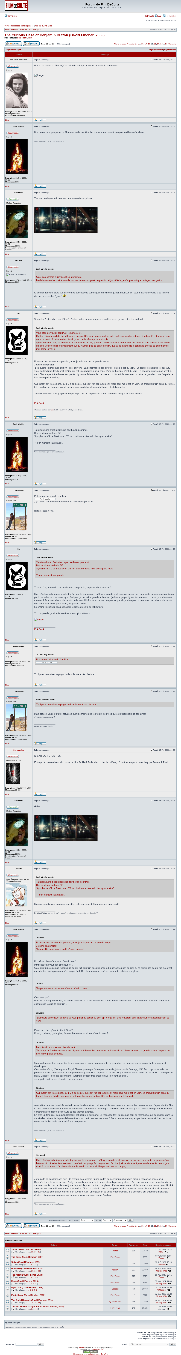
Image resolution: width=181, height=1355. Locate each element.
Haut (7, 120)
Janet (115, 1251)
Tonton (161, 1258)
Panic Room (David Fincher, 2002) (28, 1295)
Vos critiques (35, 30)
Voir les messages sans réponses (19, 26)
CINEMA (23, 30)
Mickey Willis (161, 1271)
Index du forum (11, 30)
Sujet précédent (156, 50)
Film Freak (22, 38)
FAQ (159, 16)
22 (155, 44)
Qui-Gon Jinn (115, 1301)
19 (146, 44)
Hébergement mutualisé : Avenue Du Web (90, 1354)
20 (149, 44)
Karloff (115, 1270)
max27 (161, 1252)
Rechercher (170, 16)
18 (142, 44)
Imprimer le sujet (13, 50)
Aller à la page (120, 44)
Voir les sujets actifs (43, 26)
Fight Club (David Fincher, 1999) (27, 1287)
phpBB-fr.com (97, 1349)
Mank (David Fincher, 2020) (25, 1281)
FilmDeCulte (149, 16)
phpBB (81, 1347)
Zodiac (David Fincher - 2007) (26, 1249)
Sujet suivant (170, 50)
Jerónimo (161, 1264)
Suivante (172, 44)
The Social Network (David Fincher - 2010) (32, 1300)
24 (161, 44)
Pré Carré (39, 403)
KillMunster (161, 1290)
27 (166, 44)
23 (158, 44)
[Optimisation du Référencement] (90, 1352)
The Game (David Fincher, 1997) (27, 1257)
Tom (30, 38)
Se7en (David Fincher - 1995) (25, 1262)
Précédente (132, 44)
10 (37, 1309)
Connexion (12, 16)
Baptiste (115, 1289)
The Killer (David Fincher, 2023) (27, 1275)
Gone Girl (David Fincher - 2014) (27, 1268)
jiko (52, 410)
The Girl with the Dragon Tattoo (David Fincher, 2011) (37, 1306)
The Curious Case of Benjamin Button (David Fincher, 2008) (54, 35)
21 (39, 1252)
